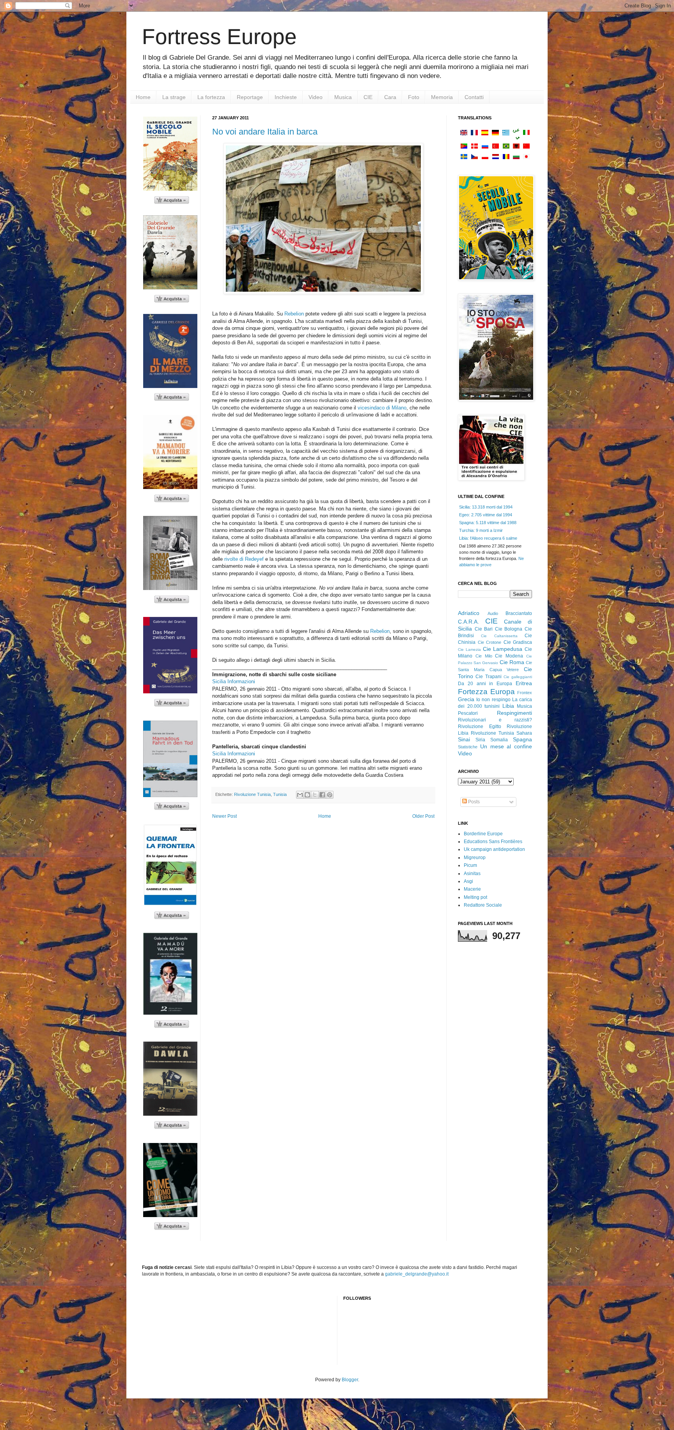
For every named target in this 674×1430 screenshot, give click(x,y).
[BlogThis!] (307, 795)
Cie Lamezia (469, 649)
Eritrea (524, 683)
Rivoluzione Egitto (479, 726)
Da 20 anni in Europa (485, 683)
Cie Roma (512, 662)
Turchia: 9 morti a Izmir (481, 530)
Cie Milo (483, 656)
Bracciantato (519, 613)
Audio (493, 613)
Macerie (472, 889)
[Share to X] (315, 795)
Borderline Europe (483, 833)
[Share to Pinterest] (329, 795)
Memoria (442, 97)
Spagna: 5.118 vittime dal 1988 (487, 522)
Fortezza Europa (486, 692)
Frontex (524, 692)
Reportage (250, 97)
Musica (343, 97)
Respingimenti (514, 713)
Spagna (522, 739)
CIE (368, 97)
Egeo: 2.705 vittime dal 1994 (485, 514)
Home (143, 97)
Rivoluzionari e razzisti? (495, 720)
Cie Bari (484, 629)
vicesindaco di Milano (382, 408)
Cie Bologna (509, 629)
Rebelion (294, 314)
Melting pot (475, 897)
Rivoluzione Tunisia (252, 794)
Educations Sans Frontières (493, 841)
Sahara (524, 733)
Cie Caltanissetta (499, 636)
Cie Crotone (490, 642)
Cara (390, 97)
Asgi (468, 881)
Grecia (466, 699)
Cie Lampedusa (503, 649)
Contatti (474, 97)
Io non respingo (493, 699)
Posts (473, 801)
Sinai (464, 739)
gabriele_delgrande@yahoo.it (417, 1274)
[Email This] (300, 795)
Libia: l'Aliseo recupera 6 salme (488, 538)
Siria (480, 739)
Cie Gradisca (518, 642)
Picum (470, 865)
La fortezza (211, 97)
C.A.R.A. (468, 621)
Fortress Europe (219, 37)
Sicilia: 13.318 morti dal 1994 (486, 507)
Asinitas (472, 873)
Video (316, 97)
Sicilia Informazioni (233, 681)
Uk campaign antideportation (494, 849)
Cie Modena (509, 656)
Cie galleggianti (518, 677)
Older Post (423, 816)
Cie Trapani (488, 676)
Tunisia (280, 794)
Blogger (350, 1379)
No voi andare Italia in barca (264, 131)
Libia (508, 706)
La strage (174, 97)
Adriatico (468, 613)
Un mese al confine (506, 746)
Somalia (499, 739)
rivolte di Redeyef (244, 559)
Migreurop (475, 857)
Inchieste (286, 97)
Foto (413, 97)
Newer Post (224, 816)
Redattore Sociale (483, 905)
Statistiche (467, 746)
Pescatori (468, 713)
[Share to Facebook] (322, 795)
